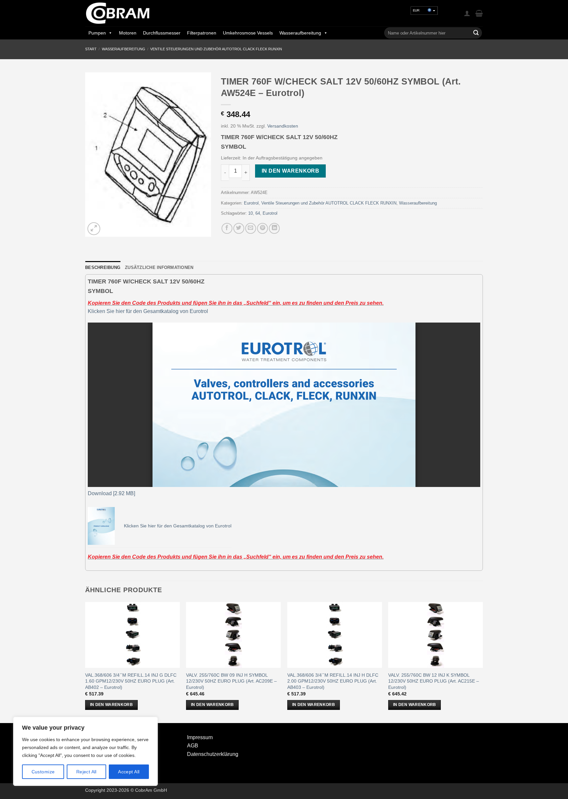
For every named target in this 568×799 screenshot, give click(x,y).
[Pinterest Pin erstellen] (262, 228)
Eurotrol (251, 203)
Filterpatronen (201, 33)
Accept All (128, 771)
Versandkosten (282, 126)
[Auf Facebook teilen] (227, 228)
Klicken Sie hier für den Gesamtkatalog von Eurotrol (148, 311)
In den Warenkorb (290, 171)
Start (91, 49)
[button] (467, 13)
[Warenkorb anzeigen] (479, 13)
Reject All (86, 771)
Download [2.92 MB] (111, 493)
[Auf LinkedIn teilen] (274, 228)
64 (257, 213)
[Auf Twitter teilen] (238, 228)
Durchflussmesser (161, 33)
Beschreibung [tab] (102, 267)
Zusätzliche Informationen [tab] (159, 267)
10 (250, 213)
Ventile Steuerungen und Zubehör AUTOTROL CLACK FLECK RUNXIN (216, 49)
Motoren (127, 33)
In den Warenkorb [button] (111, 705)
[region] (85, 751)
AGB (192, 745)
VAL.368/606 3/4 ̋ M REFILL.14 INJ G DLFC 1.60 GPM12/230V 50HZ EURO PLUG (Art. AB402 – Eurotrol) (131, 681)
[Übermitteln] (476, 32)
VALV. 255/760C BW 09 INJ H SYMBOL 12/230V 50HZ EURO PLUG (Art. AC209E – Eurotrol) (231, 681)
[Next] (482, 661)
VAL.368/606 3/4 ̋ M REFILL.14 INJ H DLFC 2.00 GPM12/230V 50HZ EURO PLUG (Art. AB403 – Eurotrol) (332, 681)
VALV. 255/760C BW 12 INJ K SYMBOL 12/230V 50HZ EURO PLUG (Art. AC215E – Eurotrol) (433, 681)
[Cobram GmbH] (118, 13)
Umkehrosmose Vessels (248, 33)
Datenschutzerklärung (212, 754)
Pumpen (97, 33)
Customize (43, 771)
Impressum (200, 737)
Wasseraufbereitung (300, 33)
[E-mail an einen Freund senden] (250, 228)
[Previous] (85, 661)
